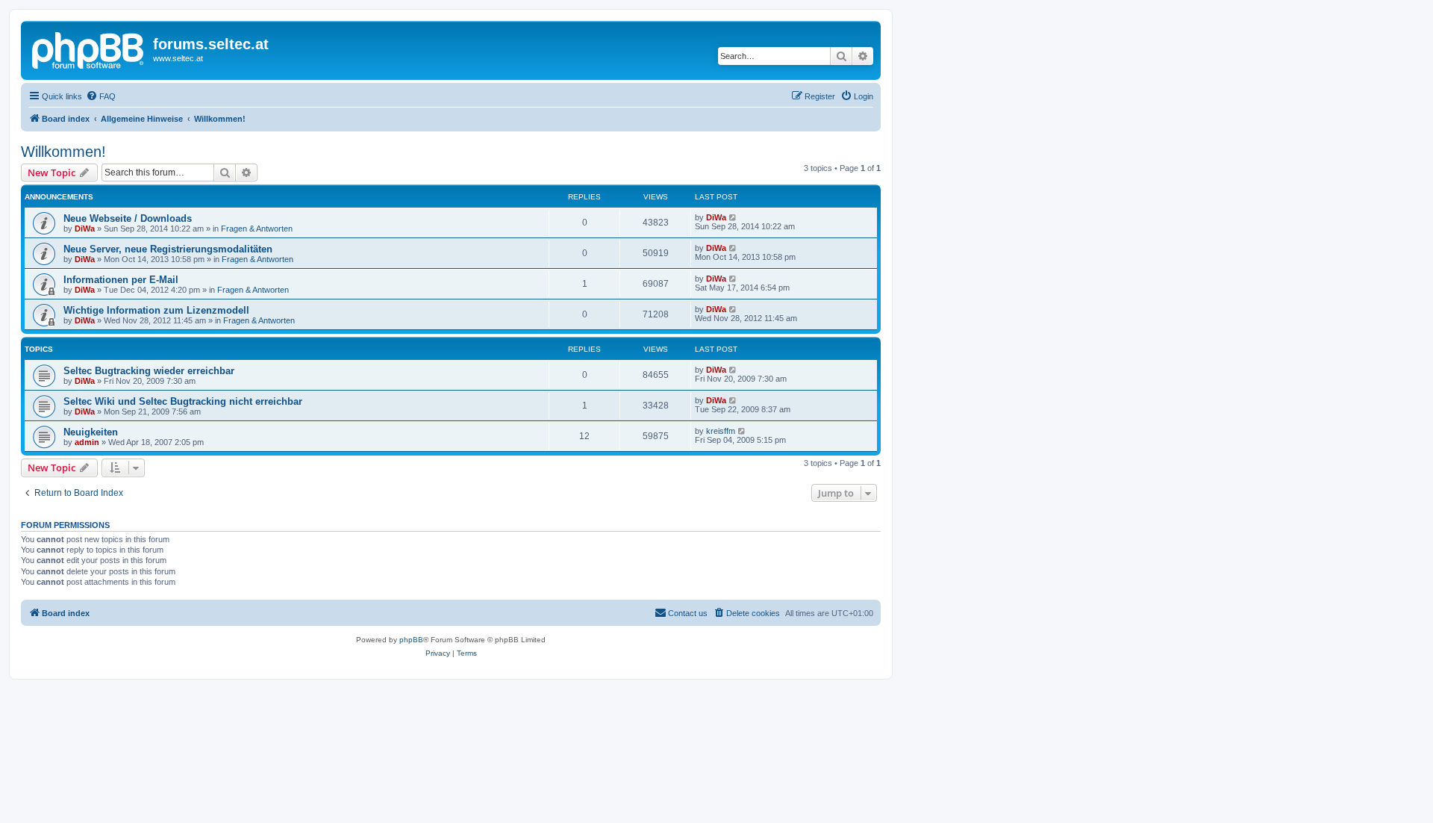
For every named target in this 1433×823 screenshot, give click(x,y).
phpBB (411, 640)
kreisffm (720, 430)
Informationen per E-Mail (120, 279)
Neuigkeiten (90, 432)
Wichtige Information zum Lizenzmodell (156, 310)
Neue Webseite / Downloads (127, 218)
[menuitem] (101, 96)
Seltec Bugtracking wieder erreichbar (148, 370)
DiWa (85, 228)
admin (87, 442)
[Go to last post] (733, 217)
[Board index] (89, 48)
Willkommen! (63, 151)
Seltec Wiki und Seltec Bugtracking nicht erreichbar (182, 401)
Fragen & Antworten (257, 228)
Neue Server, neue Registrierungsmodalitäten (167, 249)
